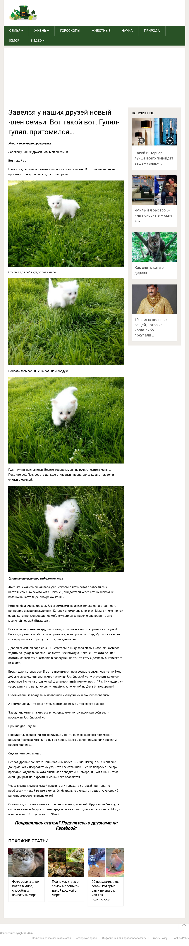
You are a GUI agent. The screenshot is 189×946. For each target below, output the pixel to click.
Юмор (14, 40)
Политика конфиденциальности (51, 938)
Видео (36, 40)
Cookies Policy (181, 938)
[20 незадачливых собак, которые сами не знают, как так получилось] (106, 862)
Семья (14, 30)
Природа (152, 30)
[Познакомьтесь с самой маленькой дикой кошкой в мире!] (66, 862)
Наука (127, 30)
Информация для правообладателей (124, 938)
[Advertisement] (94, 80)
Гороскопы (70, 30)
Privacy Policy (159, 938)
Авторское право (86, 938)
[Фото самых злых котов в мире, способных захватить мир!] (26, 862)
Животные (101, 30)
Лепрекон (6, 933)
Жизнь (40, 30)
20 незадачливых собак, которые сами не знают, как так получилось (105, 890)
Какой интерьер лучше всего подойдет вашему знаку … (154, 158)
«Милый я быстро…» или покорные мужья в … (153, 215)
